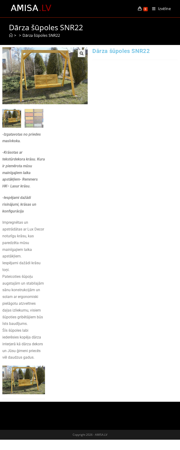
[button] (81, 53)
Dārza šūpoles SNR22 (41, 35)
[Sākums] (11, 35)
